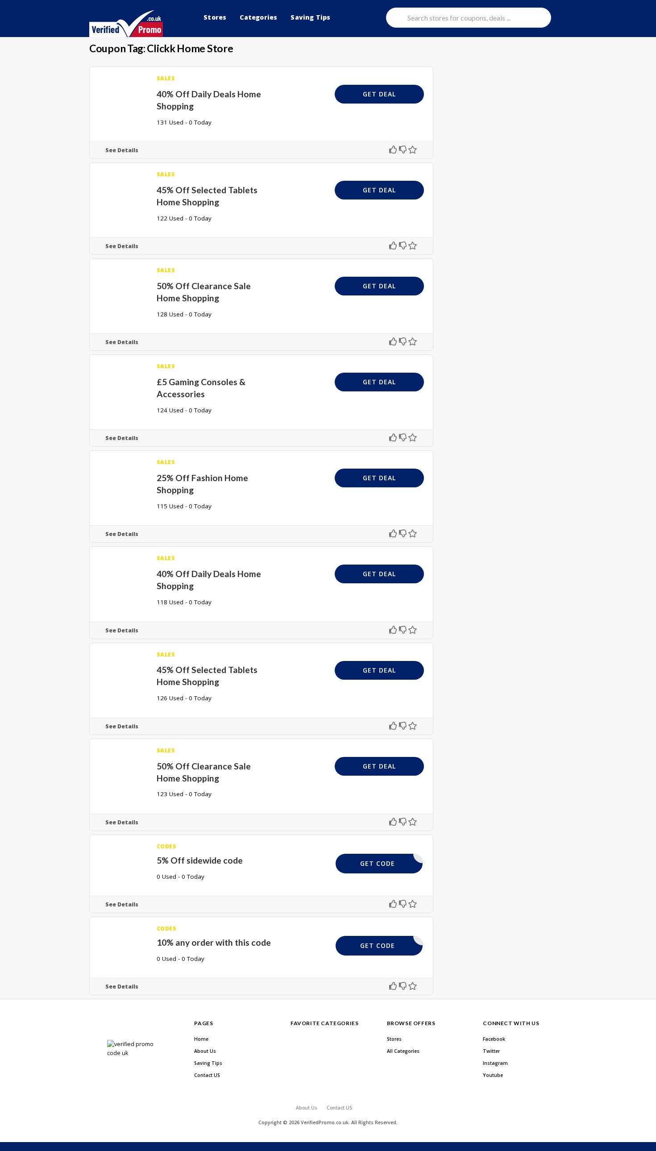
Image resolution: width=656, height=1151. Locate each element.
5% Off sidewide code (200, 860)
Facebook (494, 1039)
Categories (258, 17)
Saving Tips (310, 17)
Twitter (491, 1051)
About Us (205, 1051)
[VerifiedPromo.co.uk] (126, 23)
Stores (214, 17)
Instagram (495, 1063)
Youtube (493, 1075)
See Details (121, 150)
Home (201, 1039)
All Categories (403, 1051)
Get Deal (379, 94)
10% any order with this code (214, 942)
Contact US (207, 1075)
